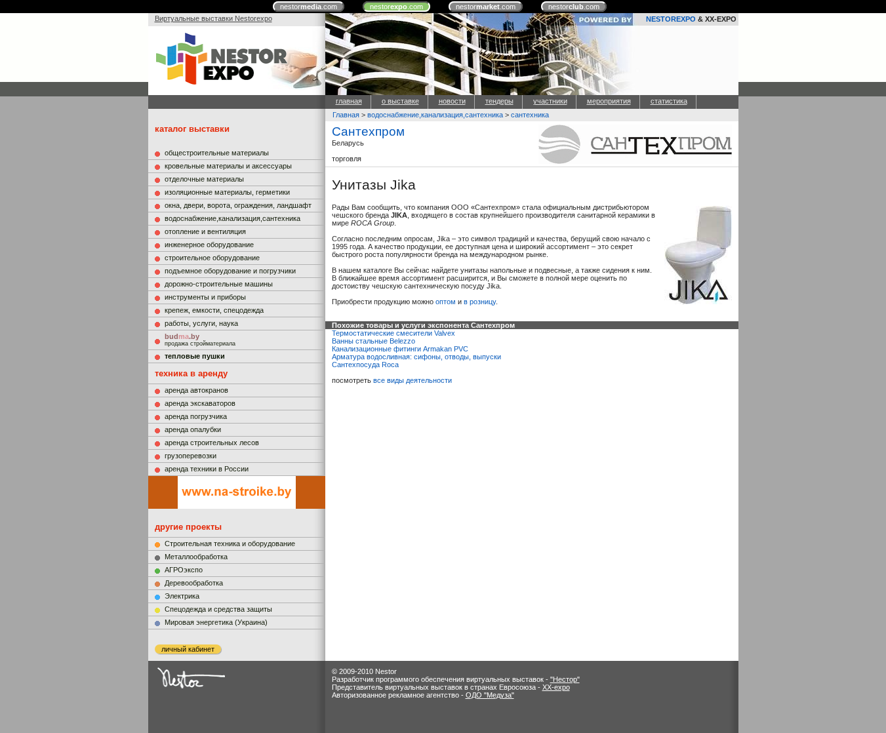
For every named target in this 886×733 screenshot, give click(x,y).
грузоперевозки (190, 456)
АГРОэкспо (184, 570)
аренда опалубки (193, 429)
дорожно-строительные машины (219, 284)
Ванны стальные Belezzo (373, 341)
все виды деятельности (412, 380)
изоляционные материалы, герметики (227, 192)
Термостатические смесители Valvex (393, 333)
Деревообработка (194, 583)
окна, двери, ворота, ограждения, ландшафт (238, 205)
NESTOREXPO (671, 19)
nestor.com (308, 6)
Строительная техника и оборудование (230, 543)
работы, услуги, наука (201, 323)
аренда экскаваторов (200, 403)
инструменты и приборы (205, 297)
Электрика (182, 596)
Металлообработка (196, 557)
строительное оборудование (212, 258)
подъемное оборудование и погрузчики (230, 271)
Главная (345, 115)
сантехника (530, 115)
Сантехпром (368, 131)
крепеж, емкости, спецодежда (214, 310)
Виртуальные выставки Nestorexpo (213, 18)
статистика (669, 101)
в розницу (480, 302)
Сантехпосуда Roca (365, 364)
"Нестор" (565, 679)
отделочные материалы (204, 179)
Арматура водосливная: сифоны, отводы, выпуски (416, 357)
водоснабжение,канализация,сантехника (232, 218)
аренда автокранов (196, 390)
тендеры (499, 101)
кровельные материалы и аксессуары (228, 166)
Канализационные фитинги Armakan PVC (400, 349)
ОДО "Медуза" (490, 695)
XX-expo (556, 687)
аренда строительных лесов (212, 442)
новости (452, 101)
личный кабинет (187, 649)
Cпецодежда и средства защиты (218, 609)
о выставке (400, 101)
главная (349, 101)
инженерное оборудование (209, 244)
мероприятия (609, 101)
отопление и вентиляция (205, 231)
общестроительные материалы (217, 153)
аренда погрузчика (196, 416)
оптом (445, 302)
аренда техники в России (207, 469)
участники (550, 101)
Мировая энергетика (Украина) (216, 622)
